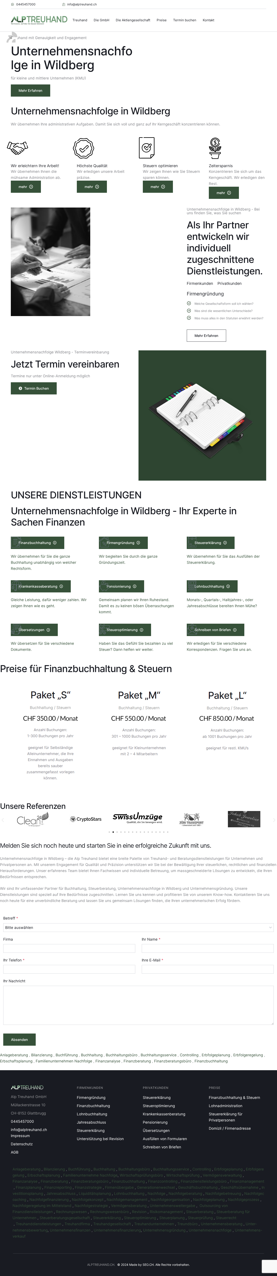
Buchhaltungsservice (159, 1055)
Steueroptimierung (159, 1106)
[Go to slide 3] (117, 832)
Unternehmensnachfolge (211, 1230)
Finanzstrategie (89, 1187)
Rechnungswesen (72, 1212)
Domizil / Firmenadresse (230, 1128)
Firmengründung (91, 1097)
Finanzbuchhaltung (212, 1061)
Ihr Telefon (14, 960)
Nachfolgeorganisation (171, 1199)
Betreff (10, 918)
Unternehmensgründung (165, 1230)
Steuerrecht (226, 1218)
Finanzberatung (138, 1061)
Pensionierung (155, 1122)
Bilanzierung (42, 1055)
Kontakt (208, 20)
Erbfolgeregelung (248, 1055)
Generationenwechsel (156, 1187)
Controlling (190, 1055)
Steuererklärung (91, 1130)
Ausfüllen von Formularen (165, 1139)
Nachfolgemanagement (127, 1199)
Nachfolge (157, 1193)
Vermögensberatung (129, 1205)
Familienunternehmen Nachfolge (64, 1061)
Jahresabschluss (91, 1122)
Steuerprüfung (201, 1218)
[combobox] (138, 927)
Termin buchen (184, 20)
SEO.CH (148, 1264)
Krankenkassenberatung (164, 1114)
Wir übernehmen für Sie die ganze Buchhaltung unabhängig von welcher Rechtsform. (43, 562)
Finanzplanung (29, 1187)
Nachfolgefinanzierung (49, 1199)
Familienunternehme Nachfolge (90, 1175)
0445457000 (22, 1121)
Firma (8, 939)
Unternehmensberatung (222, 1224)
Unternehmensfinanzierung (117, 1230)
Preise (162, 20)
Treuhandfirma (77, 1224)
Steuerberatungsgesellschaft (65, 1218)
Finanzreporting (58, 1187)
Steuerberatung (200, 1212)
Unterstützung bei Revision (100, 1139)
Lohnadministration (225, 1106)
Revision (140, 1212)
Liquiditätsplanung (95, 1193)
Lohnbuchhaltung (92, 1114)
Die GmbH (101, 20)
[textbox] (137, 928)
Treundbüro (188, 1224)
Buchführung (67, 1055)
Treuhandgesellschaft (112, 1224)
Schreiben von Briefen (162, 1147)
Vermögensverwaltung (223, 1175)
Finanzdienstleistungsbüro (204, 1181)
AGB (14, 1152)
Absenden (19, 1039)
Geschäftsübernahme (240, 1187)
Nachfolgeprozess (244, 1199)
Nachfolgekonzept (88, 1199)
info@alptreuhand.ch (29, 1130)
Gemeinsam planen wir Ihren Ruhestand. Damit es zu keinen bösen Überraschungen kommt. (136, 606)
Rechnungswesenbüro (110, 1212)
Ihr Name (151, 939)
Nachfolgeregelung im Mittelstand (42, 1205)
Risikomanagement (167, 1212)
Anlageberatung (14, 1055)
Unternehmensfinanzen (71, 1230)
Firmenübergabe (120, 1187)
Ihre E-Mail (152, 960)
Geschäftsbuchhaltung (198, 1187)
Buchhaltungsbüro (122, 1055)
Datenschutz (22, 1144)
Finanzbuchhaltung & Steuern (234, 1097)
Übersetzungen (156, 1130)
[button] (23, 4)
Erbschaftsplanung (17, 1061)
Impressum (20, 1136)
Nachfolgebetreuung (223, 1193)
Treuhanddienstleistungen (39, 1224)
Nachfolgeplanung (209, 1199)
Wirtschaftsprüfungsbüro (142, 1175)
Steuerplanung (172, 1218)
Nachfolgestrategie (92, 1205)
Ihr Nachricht (14, 981)
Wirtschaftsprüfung (183, 1175)
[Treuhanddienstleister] (13, 1224)
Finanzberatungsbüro (173, 1061)
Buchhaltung (92, 1055)
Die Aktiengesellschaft (133, 20)
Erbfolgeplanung (216, 1055)
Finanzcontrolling (163, 1181)
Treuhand (79, 20)
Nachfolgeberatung (186, 1193)
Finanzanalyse (108, 1061)
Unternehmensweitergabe (173, 1205)
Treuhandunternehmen (154, 1224)
